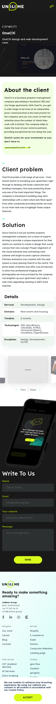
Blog (4, 639)
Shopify (34, 630)
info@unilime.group (12, 611)
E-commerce (37, 635)
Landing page (38, 653)
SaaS (33, 639)
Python (34, 644)
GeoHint (34, 668)
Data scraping (10, 675)
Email (5, 496)
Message (7, 526)
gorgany (35, 672)
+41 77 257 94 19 (10, 608)
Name (5, 481)
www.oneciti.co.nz (15, 147)
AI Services (8, 671)
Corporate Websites (41, 648)
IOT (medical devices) (9, 665)
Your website (9, 511)
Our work (7, 630)
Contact (6, 644)
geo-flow (35, 664)
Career (6, 635)
